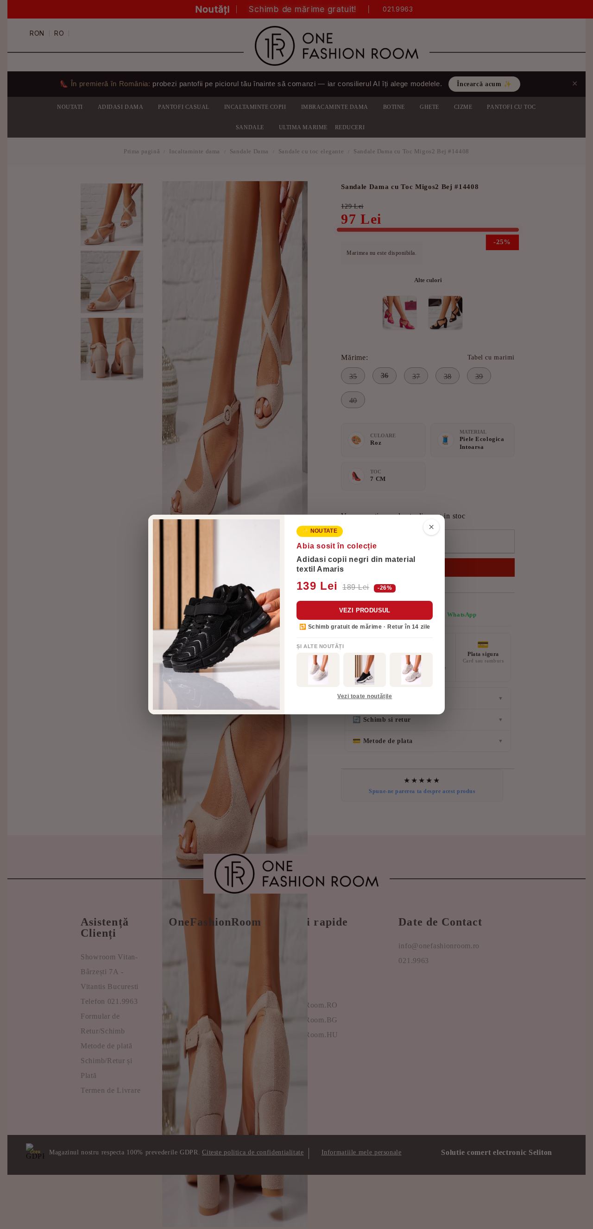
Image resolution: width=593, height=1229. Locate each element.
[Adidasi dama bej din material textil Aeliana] (411, 670)
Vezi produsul (365, 610)
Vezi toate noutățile (364, 696)
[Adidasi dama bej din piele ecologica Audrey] (318, 670)
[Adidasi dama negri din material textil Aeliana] (364, 670)
